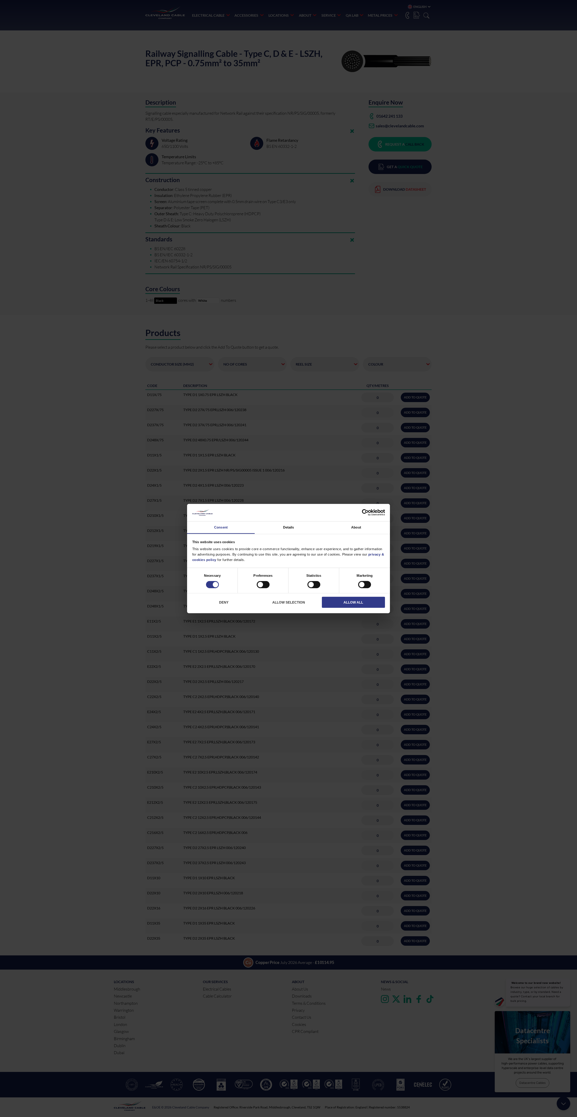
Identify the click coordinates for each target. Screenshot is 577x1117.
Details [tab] (288, 527)
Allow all (353, 602)
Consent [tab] (221, 527)
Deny (224, 602)
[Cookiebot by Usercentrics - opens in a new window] (365, 512)
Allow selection (288, 602)
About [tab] (356, 527)
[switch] (263, 585)
